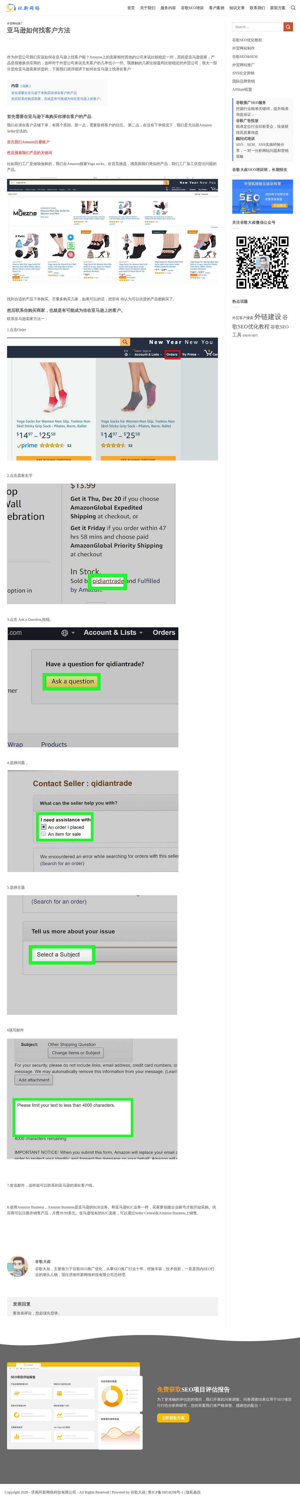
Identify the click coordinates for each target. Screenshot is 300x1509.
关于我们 (147, 7)
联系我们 (257, 7)
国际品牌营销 (243, 81)
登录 (54, 1313)
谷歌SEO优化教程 (247, 40)
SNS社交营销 (243, 73)
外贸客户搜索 (242, 318)
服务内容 (168, 7)
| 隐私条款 (192, 1492)
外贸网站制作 (243, 48)
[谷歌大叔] (23, 8)
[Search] (293, 8)
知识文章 (237, 7)
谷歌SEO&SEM (245, 57)
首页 (131, 7)
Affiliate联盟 (242, 89)
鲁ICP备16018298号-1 (165, 1492)
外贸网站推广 (15, 23)
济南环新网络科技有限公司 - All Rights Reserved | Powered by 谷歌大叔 (88, 1492)
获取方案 (277, 7)
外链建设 (267, 316)
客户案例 (216, 7)
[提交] (288, 26)
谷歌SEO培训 (192, 7)
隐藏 (25, 86)
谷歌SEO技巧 (250, 335)
